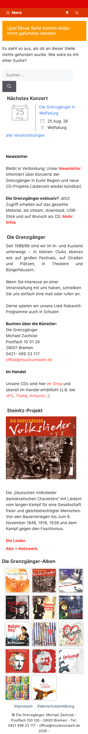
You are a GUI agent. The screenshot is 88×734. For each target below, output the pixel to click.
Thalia (21, 395)
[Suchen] (9, 86)
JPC (9, 395)
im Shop (54, 383)
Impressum (23, 706)
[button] (77, 12)
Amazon (37, 395)
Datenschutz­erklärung (55, 706)
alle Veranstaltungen (25, 135)
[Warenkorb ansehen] (67, 12)
